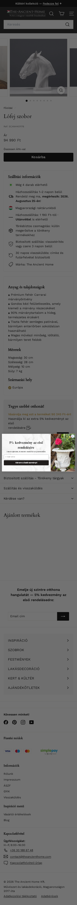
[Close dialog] (72, 436)
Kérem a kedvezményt (26, 462)
